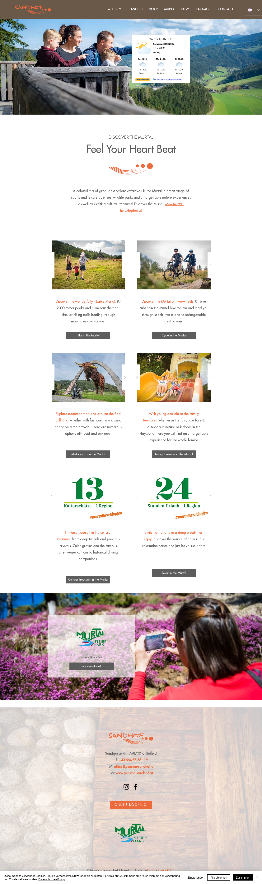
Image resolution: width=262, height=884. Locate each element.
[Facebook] (135, 787)
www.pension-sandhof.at (134, 773)
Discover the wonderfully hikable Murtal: (86, 301)
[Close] (257, 877)
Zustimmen (243, 877)
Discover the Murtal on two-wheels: (168, 301)
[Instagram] (126, 787)
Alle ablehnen (219, 877)
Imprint (151, 870)
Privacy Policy (166, 870)
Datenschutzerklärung (51, 879)
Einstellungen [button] (196, 877)
